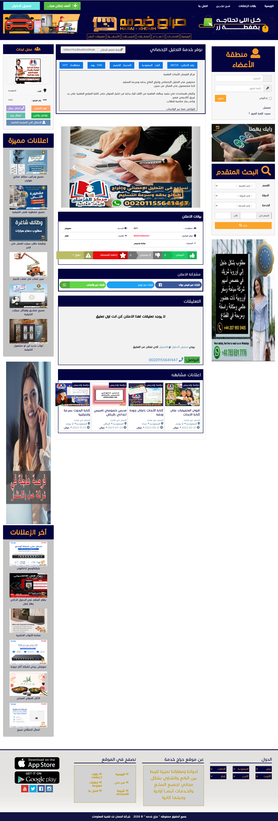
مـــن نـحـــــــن (223, 6)
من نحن (120, 782)
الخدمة (266, 205)
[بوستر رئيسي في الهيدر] (139, 24)
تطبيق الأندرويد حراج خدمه (37, 777)
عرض (176, 427)
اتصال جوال (14, 108)
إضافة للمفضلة (108, 255)
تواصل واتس (40, 115)
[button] (71, 167)
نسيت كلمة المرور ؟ (260, 113)
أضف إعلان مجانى (58, 6)
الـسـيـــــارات (128, 36)
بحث (244, 225)
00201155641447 (142, 236)
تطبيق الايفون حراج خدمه (37, 763)
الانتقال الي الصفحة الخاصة (26, 122)
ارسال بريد (16, 115)
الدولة (265, 195)
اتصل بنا (203, 6)
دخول (220, 98)
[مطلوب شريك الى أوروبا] (243, 300)
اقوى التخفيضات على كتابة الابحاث (185, 412)
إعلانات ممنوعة (95, 784)
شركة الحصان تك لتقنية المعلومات (111, 816)
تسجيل (267, 107)
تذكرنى (263, 98)
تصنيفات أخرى (96, 36)
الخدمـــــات (172, 36)
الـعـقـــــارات (143, 36)
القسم (265, 185)
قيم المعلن (41, 108)
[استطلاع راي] (243, 142)
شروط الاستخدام (122, 792)
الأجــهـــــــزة (113, 36)
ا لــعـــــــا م (158, 36)
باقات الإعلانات (247, 6)
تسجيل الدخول (21, 6)
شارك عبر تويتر (145, 284)
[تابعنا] (49, 788)
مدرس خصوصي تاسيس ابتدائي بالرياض (110, 412)
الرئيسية (269, 6)
